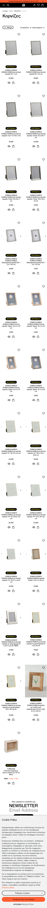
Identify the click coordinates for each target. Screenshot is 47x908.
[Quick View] (9, 82)
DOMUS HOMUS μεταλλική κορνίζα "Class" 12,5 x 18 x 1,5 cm (35, 199)
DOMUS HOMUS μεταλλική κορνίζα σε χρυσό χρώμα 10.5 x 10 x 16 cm (11, 707)
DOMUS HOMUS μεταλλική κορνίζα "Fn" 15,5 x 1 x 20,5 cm (11, 580)
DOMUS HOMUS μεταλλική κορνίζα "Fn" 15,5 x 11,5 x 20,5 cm (35, 453)
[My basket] (42, 5)
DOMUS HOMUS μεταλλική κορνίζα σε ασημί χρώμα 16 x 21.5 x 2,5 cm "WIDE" (11, 644)
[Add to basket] (13, 82)
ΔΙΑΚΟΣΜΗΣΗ (17, 11)
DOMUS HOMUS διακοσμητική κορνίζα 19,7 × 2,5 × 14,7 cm (11, 262)
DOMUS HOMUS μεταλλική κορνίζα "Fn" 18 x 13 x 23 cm (11, 452)
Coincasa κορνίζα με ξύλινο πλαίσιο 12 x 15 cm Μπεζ (11, 772)
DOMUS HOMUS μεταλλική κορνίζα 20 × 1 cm (11, 73)
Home (10, 11)
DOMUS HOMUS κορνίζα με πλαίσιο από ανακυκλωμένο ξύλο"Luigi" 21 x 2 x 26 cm (36, 708)
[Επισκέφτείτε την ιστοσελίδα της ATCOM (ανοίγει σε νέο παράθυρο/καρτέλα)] (23, 904)
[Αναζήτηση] (8, 5)
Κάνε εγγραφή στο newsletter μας (23, 802)
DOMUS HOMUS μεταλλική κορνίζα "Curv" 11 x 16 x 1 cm (11, 135)
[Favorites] (38, 5)
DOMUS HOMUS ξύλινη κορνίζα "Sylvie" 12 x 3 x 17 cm (11, 389)
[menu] (4, 5)
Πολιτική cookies (8, 887)
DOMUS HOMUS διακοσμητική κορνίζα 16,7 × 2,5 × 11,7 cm (36, 262)
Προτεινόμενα (37, 28)
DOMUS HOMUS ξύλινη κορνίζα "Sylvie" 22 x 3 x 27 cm (11, 326)
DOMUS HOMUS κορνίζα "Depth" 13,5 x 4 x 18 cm (35, 579)
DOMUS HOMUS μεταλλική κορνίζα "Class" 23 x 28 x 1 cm (35, 135)
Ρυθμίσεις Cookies (22, 893)
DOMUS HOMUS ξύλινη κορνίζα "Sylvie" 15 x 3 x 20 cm (36, 326)
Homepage (5, 11)
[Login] (34, 5)
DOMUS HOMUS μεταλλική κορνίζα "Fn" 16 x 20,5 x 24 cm (11, 516)
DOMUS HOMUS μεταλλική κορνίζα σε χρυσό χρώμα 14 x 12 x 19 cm (35, 644)
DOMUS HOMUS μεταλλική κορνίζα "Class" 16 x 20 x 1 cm (11, 199)
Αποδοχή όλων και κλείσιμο (23, 899)
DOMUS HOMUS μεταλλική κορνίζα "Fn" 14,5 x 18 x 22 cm (35, 516)
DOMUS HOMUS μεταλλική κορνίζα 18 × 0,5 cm (35, 73)
